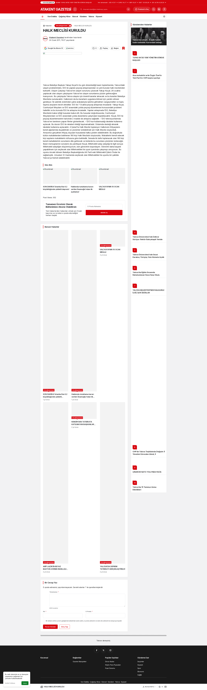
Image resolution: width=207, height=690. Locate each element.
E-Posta (89, 611)
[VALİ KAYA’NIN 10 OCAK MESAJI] (112, 180)
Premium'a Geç (143, 9)
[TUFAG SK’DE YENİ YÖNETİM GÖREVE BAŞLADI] (149, 54)
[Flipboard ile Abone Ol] (70, 48)
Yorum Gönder (50, 627)
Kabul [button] (25, 683)
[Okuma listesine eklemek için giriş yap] (123, 48)
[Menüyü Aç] (75, 9)
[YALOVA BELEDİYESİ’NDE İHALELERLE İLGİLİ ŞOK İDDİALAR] (149, 287)
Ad (44, 611)
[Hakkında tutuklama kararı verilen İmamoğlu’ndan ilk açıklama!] (84, 180)
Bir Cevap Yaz (51, 582)
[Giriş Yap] (164, 9)
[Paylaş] (165, 686)
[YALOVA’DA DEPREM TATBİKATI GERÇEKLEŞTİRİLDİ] (112, 487)
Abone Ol (104, 212)
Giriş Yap (64, 627)
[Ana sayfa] (42, 16)
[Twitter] (103, 650)
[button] (159, 9)
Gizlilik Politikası (10, 683)
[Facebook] (96, 650)
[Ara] (153, 9)
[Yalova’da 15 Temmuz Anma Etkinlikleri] (149, 484)
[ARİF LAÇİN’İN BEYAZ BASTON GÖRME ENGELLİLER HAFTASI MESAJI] (55, 487)
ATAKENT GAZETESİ (55, 9)
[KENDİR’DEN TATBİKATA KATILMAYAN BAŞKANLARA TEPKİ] (84, 487)
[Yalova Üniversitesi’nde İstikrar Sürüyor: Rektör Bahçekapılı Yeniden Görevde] (149, 161)
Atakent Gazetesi (56, 37)
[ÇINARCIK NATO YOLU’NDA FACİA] (149, 466)
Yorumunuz (54, 592)
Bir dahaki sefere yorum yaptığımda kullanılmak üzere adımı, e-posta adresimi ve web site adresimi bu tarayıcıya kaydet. (84, 621)
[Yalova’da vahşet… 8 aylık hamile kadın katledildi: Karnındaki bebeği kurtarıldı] (149, 36)
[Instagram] (110, 650)
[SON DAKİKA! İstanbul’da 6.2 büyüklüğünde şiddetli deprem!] (56, 180)
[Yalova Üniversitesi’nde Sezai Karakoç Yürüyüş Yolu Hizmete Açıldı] (149, 251)
